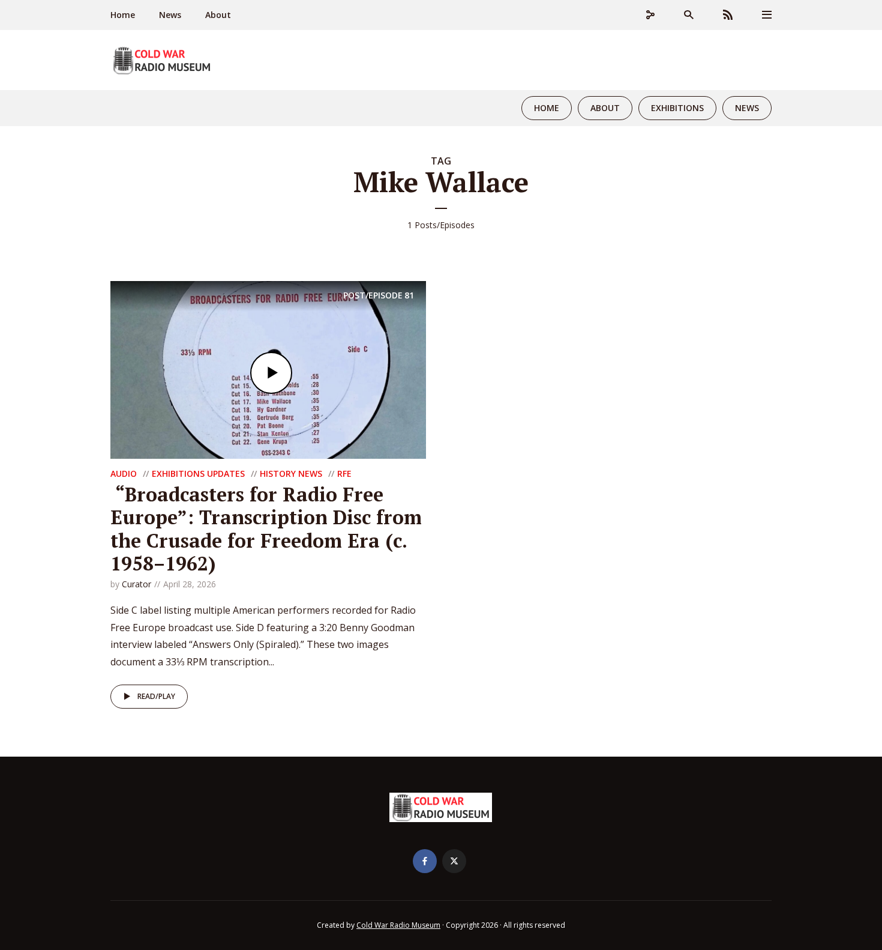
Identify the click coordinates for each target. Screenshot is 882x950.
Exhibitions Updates (198, 473)
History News (291, 473)
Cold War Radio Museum (398, 925)
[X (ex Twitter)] (454, 861)
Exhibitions (677, 107)
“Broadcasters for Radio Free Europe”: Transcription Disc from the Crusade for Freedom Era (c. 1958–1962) (266, 529)
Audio (123, 473)
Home (122, 14)
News (170, 14)
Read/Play (156, 696)
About (218, 14)
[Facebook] (425, 861)
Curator (136, 584)
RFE (344, 473)
